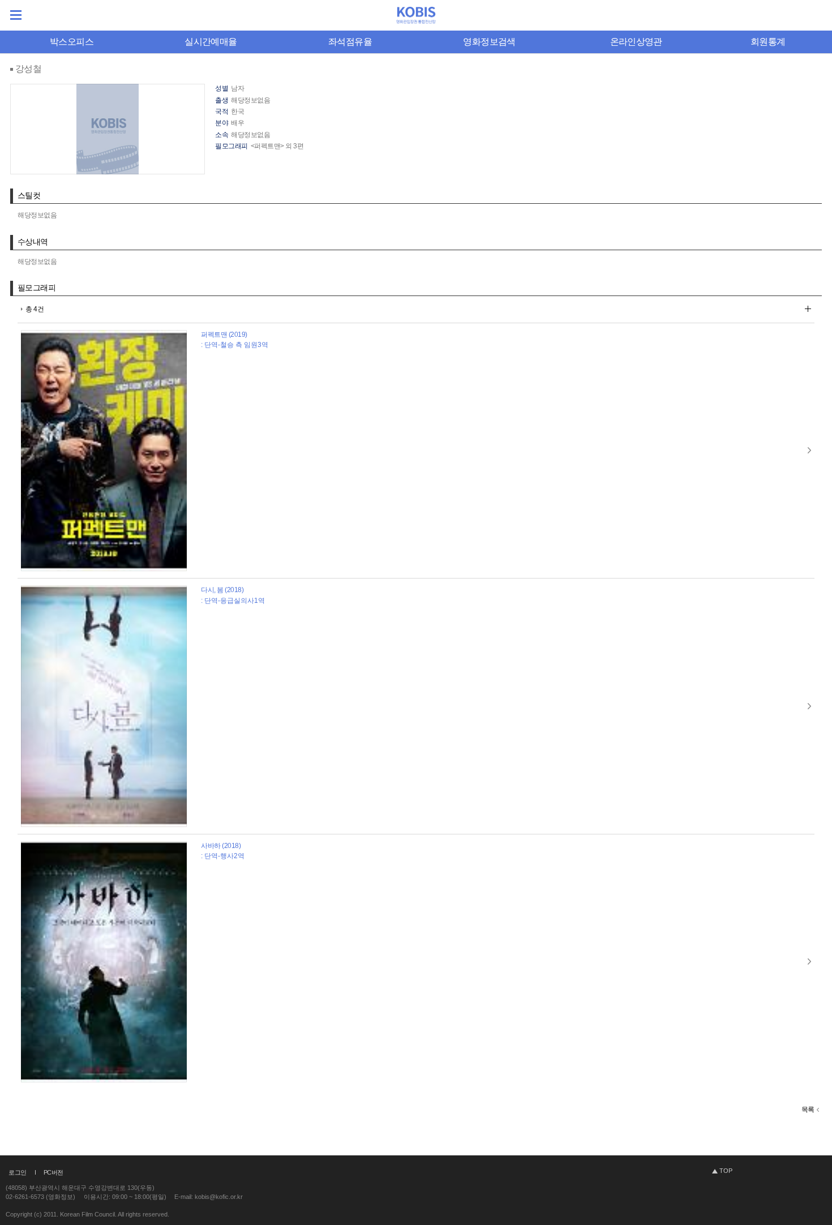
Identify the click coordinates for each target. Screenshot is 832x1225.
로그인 (17, 1172)
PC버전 (53, 1172)
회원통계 (767, 41)
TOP (725, 1170)
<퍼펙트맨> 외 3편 (277, 146)
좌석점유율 (350, 41)
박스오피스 (71, 41)
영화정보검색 (489, 41)
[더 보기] (808, 309)
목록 (807, 1109)
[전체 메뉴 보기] (16, 15)
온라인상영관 (636, 41)
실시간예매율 (211, 41)
